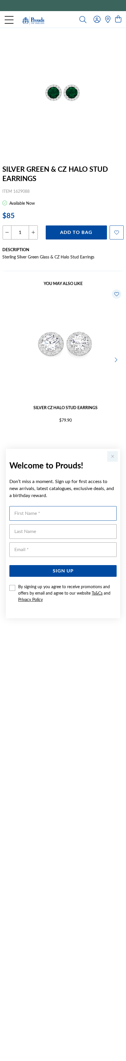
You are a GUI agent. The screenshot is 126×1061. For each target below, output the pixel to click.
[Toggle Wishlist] (116, 294)
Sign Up (63, 571)
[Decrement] (7, 232)
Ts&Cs (97, 593)
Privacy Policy (30, 600)
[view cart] (118, 19)
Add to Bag (76, 232)
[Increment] (33, 232)
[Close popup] (112, 456)
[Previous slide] (9, 359)
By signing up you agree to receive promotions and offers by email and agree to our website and (64, 593)
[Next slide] (116, 359)
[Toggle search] (83, 19)
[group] (63, 5)
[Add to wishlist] (117, 232)
